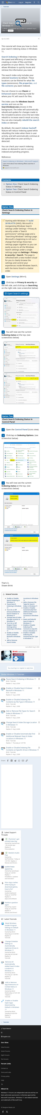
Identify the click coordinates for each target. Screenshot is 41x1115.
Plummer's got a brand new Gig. (12, 840)
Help (2, 1080)
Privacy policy (5, 1076)
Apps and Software (11, 899)
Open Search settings (17, 293)
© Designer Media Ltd (8, 1107)
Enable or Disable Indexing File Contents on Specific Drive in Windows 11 (30, 628)
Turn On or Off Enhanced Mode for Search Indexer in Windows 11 (13, 613)
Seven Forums (5, 1051)
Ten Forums (4, 1059)
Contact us (4, 1068)
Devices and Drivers (11, 863)
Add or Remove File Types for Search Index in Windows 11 (30, 604)
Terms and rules (6, 1072)
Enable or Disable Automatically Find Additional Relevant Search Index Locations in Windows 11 (30, 612)
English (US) (6, 1037)
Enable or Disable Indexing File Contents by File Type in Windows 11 (30, 635)
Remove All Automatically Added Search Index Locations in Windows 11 (12, 966)
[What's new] (34, 2)
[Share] (38, 38)
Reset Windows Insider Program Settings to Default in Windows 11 (11, 926)
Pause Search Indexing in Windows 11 (14, 606)
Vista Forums (5, 1047)
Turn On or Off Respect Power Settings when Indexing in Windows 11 (14, 627)
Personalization (10, 849)
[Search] (38, 2)
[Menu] (2, 2)
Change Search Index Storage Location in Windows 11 (14, 619)
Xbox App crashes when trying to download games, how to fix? (11, 885)
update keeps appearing (10, 868)
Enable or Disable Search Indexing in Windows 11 (13, 600)
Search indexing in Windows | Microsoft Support (20, 161)
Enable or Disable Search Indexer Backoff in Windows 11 (13, 635)
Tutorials (13, 681)
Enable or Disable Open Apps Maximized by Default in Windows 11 (12, 1004)
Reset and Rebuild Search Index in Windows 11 (29, 621)
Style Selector (6, 1028)
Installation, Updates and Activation (11, 877)
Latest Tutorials (10, 919)
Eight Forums (5, 1055)
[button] (20, 1033)
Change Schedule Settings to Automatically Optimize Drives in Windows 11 (11, 945)
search (11, 31)
